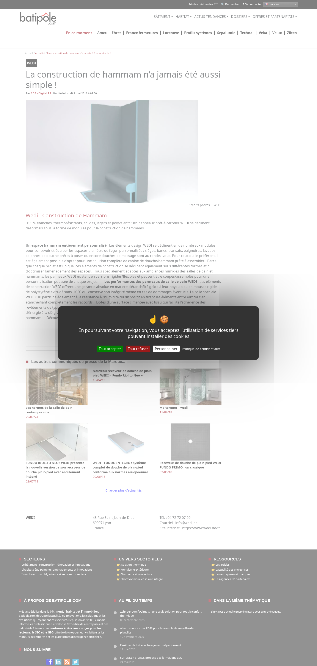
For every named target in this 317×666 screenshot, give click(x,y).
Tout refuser (138, 348)
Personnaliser (166, 348)
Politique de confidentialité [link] (201, 349)
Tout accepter (110, 348)
